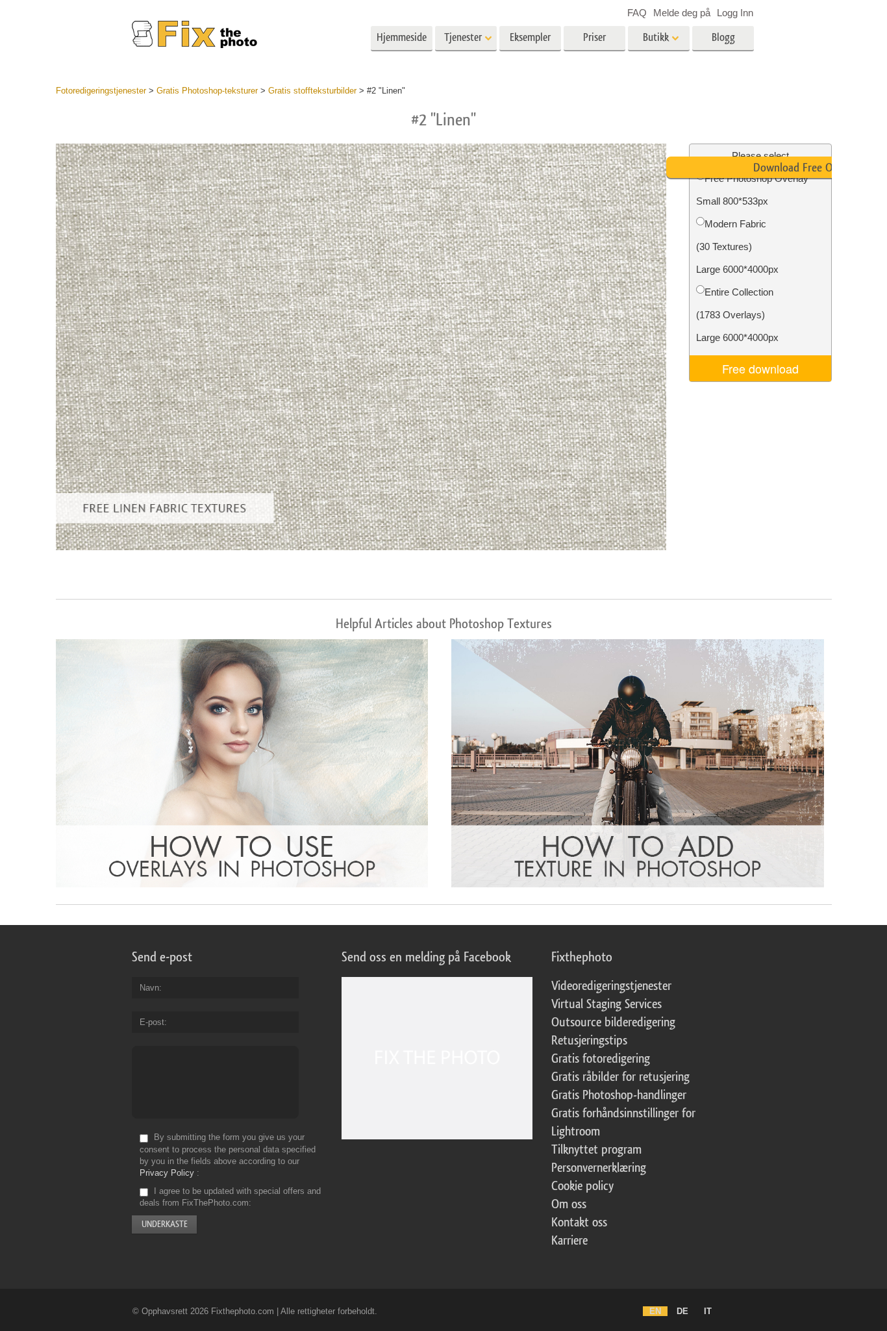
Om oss (568, 1204)
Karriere (569, 1240)
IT (708, 1311)
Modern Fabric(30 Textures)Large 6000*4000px (737, 246)
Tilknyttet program (596, 1149)
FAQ (637, 12)
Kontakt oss (579, 1222)
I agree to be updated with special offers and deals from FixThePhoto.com (230, 1197)
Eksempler (530, 37)
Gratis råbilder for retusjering (620, 1077)
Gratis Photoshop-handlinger (618, 1095)
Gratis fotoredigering (600, 1058)
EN (655, 1311)
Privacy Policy (167, 1173)
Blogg (723, 37)
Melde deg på (681, 12)
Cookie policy (582, 1186)
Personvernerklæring (598, 1167)
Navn (149, 988)
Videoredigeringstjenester (611, 986)
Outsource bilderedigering (613, 1022)
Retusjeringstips (589, 1040)
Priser (594, 37)
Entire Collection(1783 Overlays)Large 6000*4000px (737, 314)
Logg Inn (735, 12)
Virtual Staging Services (606, 1004)
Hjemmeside (402, 37)
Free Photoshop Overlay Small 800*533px (752, 190)
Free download (760, 368)
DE (682, 1311)
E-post (152, 1022)
